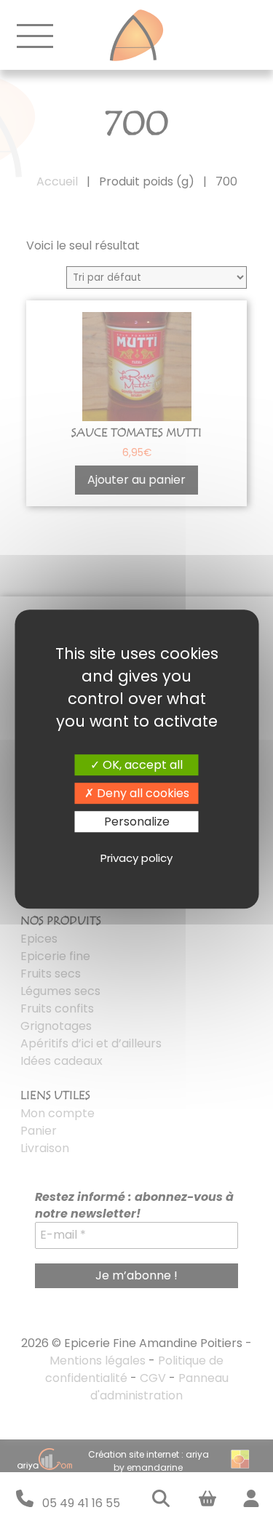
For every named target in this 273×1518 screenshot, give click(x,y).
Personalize (137, 821)
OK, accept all (141, 764)
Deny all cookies (141, 793)
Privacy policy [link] (136, 858)
